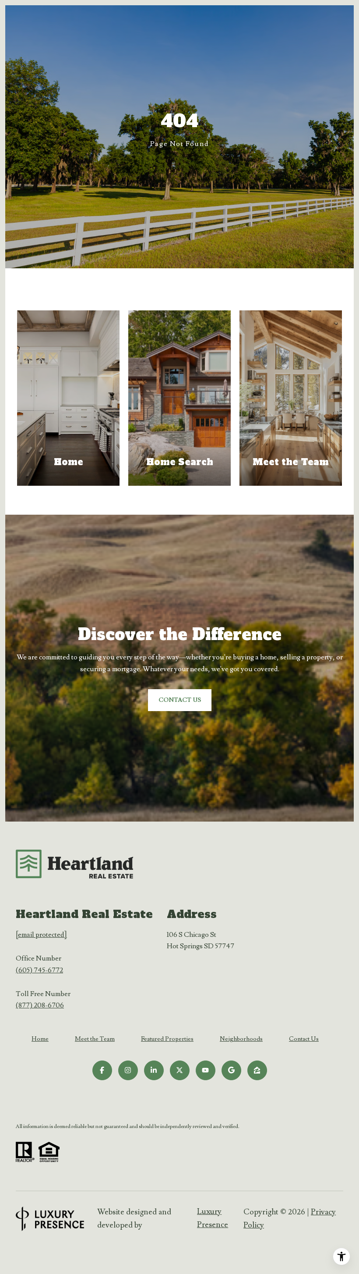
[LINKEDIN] (154, 1070)
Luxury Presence (212, 1218)
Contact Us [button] (179, 700)
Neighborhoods (241, 1039)
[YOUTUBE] (205, 1070)
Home (40, 1039)
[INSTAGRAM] (128, 1070)
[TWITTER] (180, 1070)
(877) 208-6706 (40, 1005)
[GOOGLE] (231, 1070)
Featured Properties (167, 1039)
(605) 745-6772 (39, 970)
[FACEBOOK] (102, 1070)
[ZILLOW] (257, 1070)
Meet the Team (95, 1039)
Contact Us (304, 1039)
